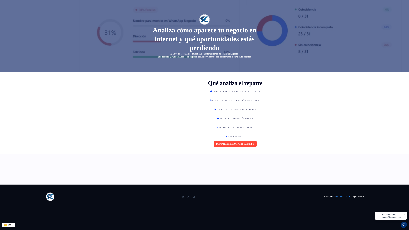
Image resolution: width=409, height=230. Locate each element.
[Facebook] (182, 197)
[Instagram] (188, 197)
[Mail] (194, 197)
